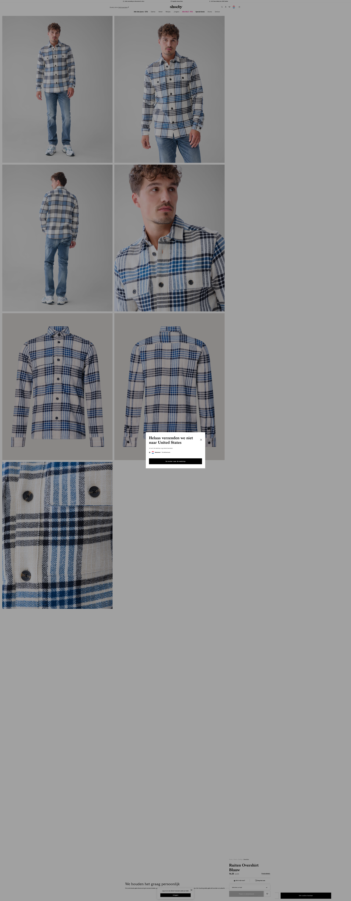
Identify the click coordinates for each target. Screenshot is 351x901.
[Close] (201, 440)
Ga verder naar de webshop (175, 461)
